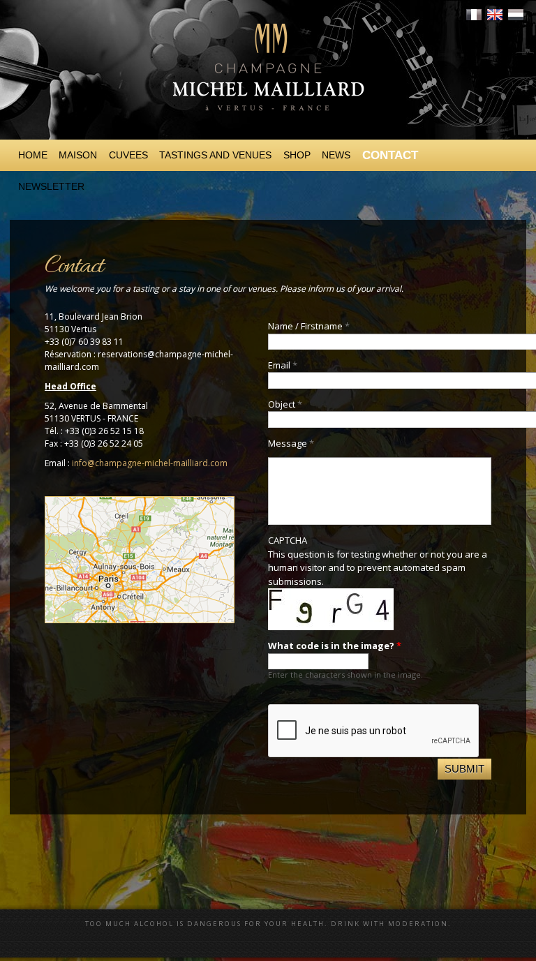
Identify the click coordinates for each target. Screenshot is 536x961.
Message (291, 443)
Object (285, 404)
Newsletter (51, 186)
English (494, 14)
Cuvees (128, 155)
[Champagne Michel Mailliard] (268, 125)
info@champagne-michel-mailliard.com (150, 463)
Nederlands (515, 14)
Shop (297, 155)
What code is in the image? (334, 645)
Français (473, 14)
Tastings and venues (215, 155)
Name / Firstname (309, 326)
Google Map (139, 559)
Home (32, 155)
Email (282, 365)
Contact (390, 155)
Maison (78, 155)
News (336, 155)
